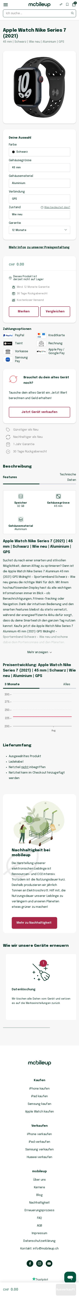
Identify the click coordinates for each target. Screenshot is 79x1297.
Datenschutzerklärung (39, 1241)
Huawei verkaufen (39, 1157)
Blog (39, 1195)
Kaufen (39, 1080)
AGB (39, 1225)
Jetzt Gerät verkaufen (39, 412)
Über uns (39, 1179)
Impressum (39, 1233)
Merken (24, 311)
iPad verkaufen (39, 1141)
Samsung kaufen (39, 1104)
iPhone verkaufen (39, 1134)
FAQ (39, 1218)
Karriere (39, 1187)
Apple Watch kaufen (39, 1111)
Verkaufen (39, 1125)
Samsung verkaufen (39, 1149)
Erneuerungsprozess (39, 1210)
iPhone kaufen (39, 1088)
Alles (66, 684)
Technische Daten (68, 477)
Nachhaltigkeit (39, 1202)
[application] (39, 714)
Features (10, 477)
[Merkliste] (67, 4)
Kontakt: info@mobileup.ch (39, 1248)
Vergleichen (55, 311)
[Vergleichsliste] (61, 4)
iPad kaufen (39, 1096)
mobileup (39, 1171)
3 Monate (12, 684)
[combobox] (39, 13)
